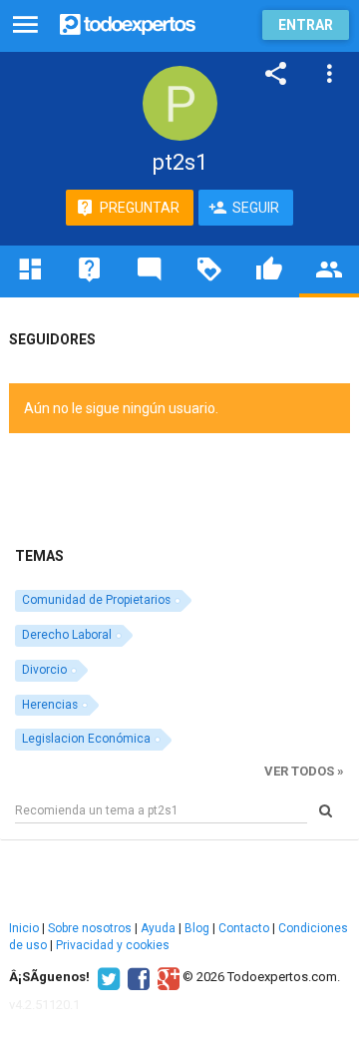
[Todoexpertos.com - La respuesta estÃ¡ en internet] (127, 22)
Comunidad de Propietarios (96, 600)
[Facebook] (136, 977)
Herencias (50, 705)
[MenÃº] (25, 25)
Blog (196, 928)
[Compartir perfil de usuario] (276, 74)
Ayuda (158, 928)
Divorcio (44, 670)
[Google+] (166, 977)
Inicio (24, 928)
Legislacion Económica (86, 739)
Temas (39, 556)
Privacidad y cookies (113, 945)
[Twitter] (106, 977)
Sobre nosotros (90, 928)
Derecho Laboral (67, 635)
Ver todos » (304, 771)
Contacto (243, 928)
